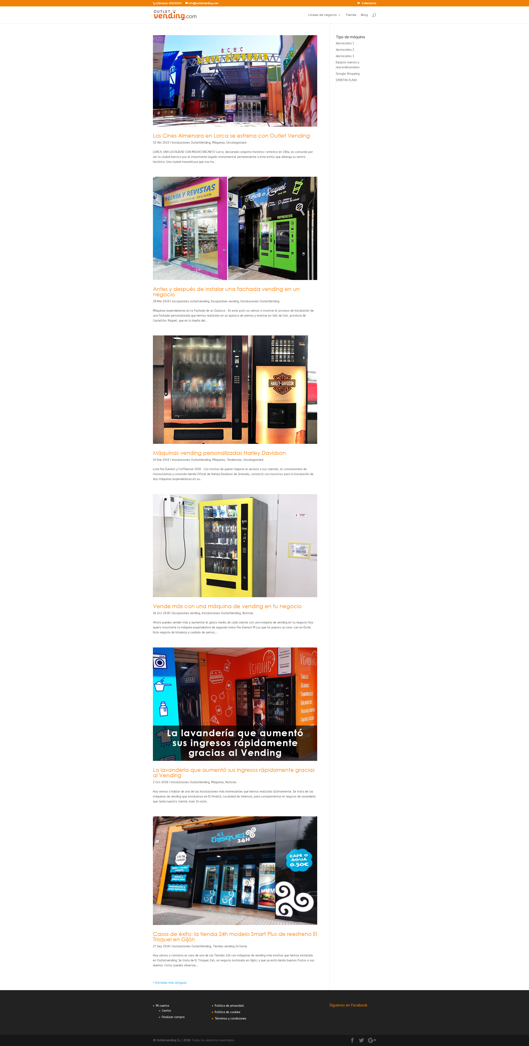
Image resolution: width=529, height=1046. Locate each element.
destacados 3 (345, 56)
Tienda (351, 15)
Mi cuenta (162, 1006)
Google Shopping (348, 74)
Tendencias (234, 460)
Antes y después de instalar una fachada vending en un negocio (226, 292)
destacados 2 (345, 50)
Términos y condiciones (230, 1018)
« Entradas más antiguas (170, 983)
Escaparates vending (225, 301)
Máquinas (218, 142)
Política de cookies (227, 1012)
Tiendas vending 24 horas (230, 946)
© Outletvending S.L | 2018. (172, 1040)
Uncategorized (236, 142)
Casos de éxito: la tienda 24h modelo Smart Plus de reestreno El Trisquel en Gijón (235, 937)
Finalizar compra (173, 1017)
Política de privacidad (229, 1006)
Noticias (247, 613)
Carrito (166, 1010)
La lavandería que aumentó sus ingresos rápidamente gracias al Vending (234, 772)
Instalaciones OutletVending (191, 142)
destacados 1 (345, 43)
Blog (364, 15)
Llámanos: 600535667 (169, 3)
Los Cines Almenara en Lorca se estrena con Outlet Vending (231, 135)
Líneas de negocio (322, 15)
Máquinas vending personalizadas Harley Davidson (219, 452)
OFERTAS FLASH (346, 80)
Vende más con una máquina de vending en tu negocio (227, 606)
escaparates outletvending (190, 301)
